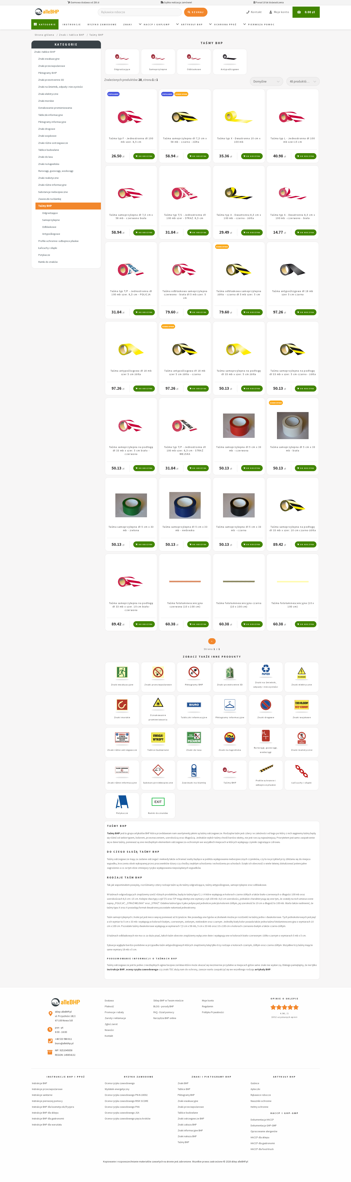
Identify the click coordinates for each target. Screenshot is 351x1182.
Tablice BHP (184, 1089)
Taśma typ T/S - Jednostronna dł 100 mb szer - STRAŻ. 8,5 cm (185, 216)
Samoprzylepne (51, 220)
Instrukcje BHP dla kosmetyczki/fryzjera (53, 1106)
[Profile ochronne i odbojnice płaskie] (265, 770)
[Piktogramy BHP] (194, 674)
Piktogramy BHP (47, 72)
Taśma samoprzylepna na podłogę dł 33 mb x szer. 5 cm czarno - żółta (292, 372)
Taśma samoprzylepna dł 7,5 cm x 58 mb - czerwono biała (131, 216)
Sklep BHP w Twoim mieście (168, 1000)
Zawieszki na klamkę (49, 199)
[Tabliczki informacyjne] (194, 707)
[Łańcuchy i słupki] (301, 772)
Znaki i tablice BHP (44, 51)
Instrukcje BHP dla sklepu (45, 1112)
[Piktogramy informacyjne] (229, 707)
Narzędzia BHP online (164, 1018)
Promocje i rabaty (114, 1012)
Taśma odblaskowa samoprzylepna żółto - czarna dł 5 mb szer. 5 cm (238, 292)
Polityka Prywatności (213, 1012)
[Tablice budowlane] (158, 739)
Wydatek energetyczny (117, 1089)
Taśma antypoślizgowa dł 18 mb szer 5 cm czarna (292, 292)
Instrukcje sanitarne (42, 1095)
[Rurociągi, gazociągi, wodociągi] (265, 737)
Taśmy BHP (45, 205)
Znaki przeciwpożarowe (51, 66)
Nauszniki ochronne (261, 1101)
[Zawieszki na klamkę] (194, 772)
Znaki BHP (183, 1083)
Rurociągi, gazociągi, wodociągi (55, 171)
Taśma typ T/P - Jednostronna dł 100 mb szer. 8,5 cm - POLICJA (131, 292)
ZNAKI (127, 24)
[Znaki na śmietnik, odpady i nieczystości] (265, 672)
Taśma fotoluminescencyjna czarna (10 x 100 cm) (238, 604)
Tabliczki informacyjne (50, 115)
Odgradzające (50, 213)
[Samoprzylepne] (158, 59)
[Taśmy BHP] (229, 772)
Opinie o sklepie (285, 998)
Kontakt (109, 1035)
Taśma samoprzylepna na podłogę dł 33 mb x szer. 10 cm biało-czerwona (131, 606)
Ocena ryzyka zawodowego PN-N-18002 (126, 1095)
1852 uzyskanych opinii (284, 1017)
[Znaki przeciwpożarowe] (158, 674)
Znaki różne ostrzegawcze (53, 143)
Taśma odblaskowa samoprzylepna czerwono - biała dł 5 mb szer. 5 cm (185, 294)
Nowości (109, 1030)
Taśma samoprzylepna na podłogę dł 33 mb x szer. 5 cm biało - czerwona (131, 450)
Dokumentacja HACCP (262, 1119)
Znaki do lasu (45, 156)
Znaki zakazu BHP (187, 1124)
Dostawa (109, 1000)
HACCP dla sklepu (260, 1137)
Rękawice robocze (261, 1095)
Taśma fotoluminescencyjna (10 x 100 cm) (292, 604)
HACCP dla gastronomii (263, 1143)
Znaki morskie (46, 100)
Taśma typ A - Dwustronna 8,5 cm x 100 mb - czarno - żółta (239, 216)
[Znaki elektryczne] (301, 674)
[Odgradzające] (122, 59)
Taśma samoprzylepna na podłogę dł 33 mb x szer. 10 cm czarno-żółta (292, 528)
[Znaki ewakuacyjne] (122, 674)
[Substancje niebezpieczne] (158, 772)
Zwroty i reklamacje (115, 1018)
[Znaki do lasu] (194, 739)
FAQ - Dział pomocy (163, 1012)
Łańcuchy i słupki (47, 248)
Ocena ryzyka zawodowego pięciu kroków (127, 1118)
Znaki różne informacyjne (52, 184)
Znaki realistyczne (48, 177)
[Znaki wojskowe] (301, 707)
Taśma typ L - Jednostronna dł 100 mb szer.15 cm (293, 140)
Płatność (109, 1006)
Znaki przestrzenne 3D (51, 79)
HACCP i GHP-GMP (284, 1113)
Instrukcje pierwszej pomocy (47, 1101)
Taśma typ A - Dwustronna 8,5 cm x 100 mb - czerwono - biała (292, 216)
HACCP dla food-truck (262, 1149)
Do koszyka (145, 156)
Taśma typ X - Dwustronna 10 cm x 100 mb (239, 140)
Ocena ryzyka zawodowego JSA (122, 1112)
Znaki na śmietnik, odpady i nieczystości (60, 86)
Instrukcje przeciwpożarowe (47, 1089)
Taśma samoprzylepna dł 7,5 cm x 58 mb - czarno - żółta (185, 140)
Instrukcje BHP (39, 1083)
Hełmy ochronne (259, 1106)
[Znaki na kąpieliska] (229, 739)
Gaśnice (255, 1083)
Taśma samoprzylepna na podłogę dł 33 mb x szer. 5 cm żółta (239, 372)
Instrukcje (72, 24)
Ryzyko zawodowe (102, 24)
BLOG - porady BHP (163, 1006)
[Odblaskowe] (194, 59)
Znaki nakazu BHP (187, 1136)
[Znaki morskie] (122, 707)
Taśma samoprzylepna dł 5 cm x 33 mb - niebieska (185, 528)
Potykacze (44, 255)
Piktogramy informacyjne (52, 122)
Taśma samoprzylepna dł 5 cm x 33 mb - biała (292, 448)
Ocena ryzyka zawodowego (120, 1083)
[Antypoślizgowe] (229, 59)
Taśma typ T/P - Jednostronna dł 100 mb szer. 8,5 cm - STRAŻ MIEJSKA (185, 450)
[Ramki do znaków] (158, 802)
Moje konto (208, 1000)
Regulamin (207, 1006)
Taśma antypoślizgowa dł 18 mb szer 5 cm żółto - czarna (184, 372)
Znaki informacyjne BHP (190, 1130)
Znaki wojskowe (47, 135)
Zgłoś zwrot (111, 1024)
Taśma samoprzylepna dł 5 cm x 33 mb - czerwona (238, 448)
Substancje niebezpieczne (53, 192)
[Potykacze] (122, 802)
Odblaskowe (49, 227)
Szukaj (197, 12)
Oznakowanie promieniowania (55, 107)
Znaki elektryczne (48, 94)
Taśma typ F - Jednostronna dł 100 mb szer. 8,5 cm (131, 140)
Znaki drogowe (46, 128)
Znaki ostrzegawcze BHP (191, 1118)
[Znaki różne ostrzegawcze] (122, 739)
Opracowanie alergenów (264, 1131)
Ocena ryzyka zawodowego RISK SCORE (126, 1101)
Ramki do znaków (48, 261)
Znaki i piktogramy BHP (212, 1076)
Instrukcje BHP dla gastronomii (48, 1118)
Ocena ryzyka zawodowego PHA (122, 1106)
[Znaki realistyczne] (301, 739)
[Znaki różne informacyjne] (122, 772)
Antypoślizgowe (51, 233)
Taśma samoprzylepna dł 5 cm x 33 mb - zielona (131, 528)
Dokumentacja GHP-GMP (264, 1125)
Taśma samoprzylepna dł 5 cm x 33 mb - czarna (238, 528)
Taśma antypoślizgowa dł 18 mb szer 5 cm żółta (131, 372)
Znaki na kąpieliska (48, 164)
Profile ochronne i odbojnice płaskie (58, 241)
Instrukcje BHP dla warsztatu (47, 1124)
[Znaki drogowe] (265, 707)
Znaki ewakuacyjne (49, 58)
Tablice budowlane (48, 150)
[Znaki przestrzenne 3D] (229, 674)
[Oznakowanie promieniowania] (158, 704)
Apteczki (255, 1089)
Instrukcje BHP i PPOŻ (66, 1076)
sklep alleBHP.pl (239, 1161)
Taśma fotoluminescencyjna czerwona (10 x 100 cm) (185, 604)
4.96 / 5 (284, 1013)
